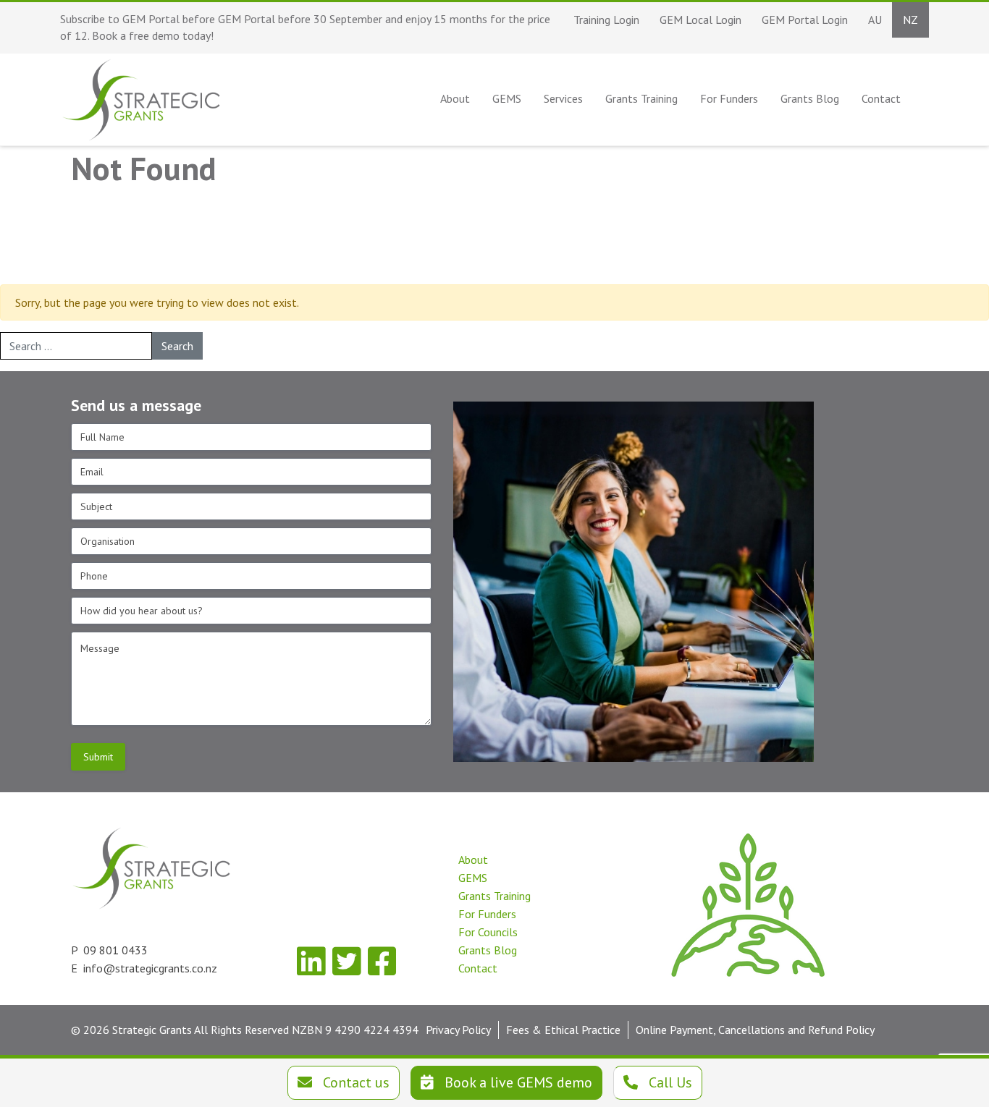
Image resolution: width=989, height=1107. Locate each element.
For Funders (487, 914)
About (473, 859)
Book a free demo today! (153, 35)
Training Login (606, 19)
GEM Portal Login (805, 19)
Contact (477, 968)
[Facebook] (382, 961)
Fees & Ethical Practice (563, 1029)
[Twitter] (346, 961)
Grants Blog (487, 950)
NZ (910, 19)
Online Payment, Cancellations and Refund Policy (755, 1029)
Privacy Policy (458, 1029)
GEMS (472, 877)
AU (875, 19)
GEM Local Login (700, 19)
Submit (98, 756)
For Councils (488, 932)
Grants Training (494, 895)
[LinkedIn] (311, 961)
